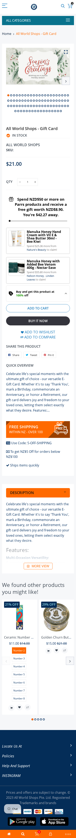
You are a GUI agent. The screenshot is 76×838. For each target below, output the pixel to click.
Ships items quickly (24, 465)
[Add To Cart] (11, 708)
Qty (9, 181)
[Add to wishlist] (19, 707)
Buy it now (38, 321)
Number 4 (19, 666)
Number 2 (19, 650)
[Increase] (35, 182)
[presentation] (10, 81)
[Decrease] (19, 182)
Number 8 (19, 698)
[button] (8, 95)
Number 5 (19, 674)
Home (6, 33)
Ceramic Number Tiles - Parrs (26, 637)
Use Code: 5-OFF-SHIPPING (31, 443)
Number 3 (19, 658)
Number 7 (19, 690)
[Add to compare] (28, 707)
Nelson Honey (36, 276)
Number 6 (19, 682)
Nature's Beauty (37, 250)
